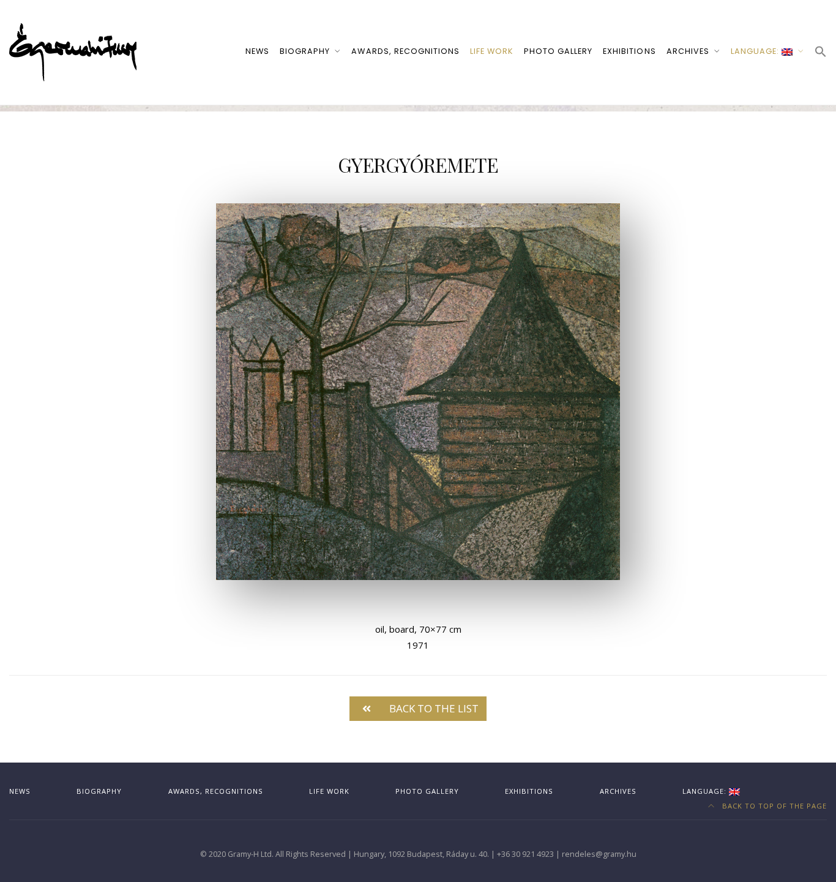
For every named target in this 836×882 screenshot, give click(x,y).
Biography (305, 51)
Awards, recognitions (405, 51)
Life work (491, 51)
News (257, 51)
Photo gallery (558, 51)
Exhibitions (629, 51)
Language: (756, 51)
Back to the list (434, 708)
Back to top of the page (773, 805)
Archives (687, 51)
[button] (821, 52)
